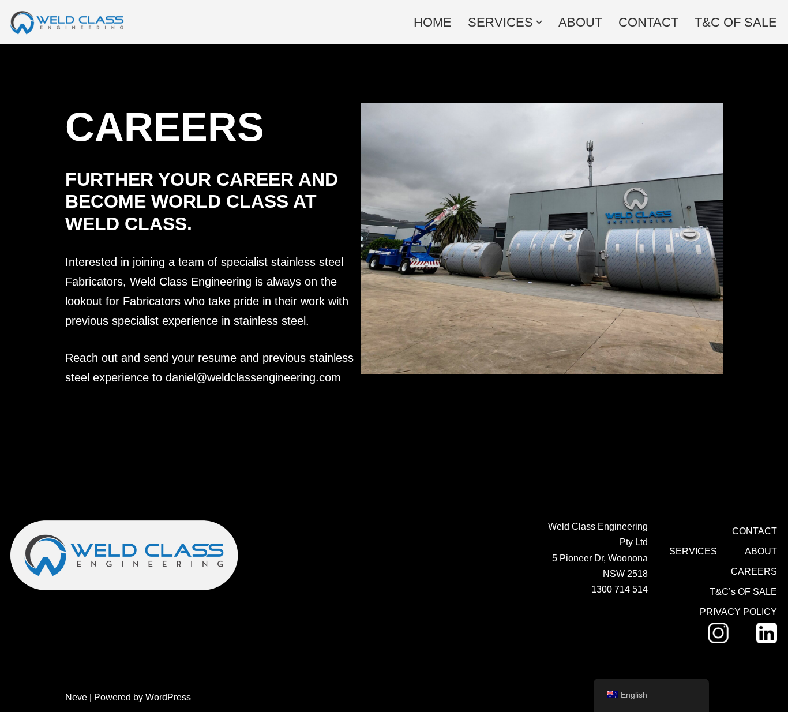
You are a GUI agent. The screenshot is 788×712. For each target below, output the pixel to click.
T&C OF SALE (736, 22)
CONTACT (648, 22)
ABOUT (580, 22)
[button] (539, 22)
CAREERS (754, 571)
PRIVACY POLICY (738, 612)
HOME (433, 22)
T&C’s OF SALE (743, 592)
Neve (76, 697)
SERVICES (693, 551)
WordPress (168, 697)
